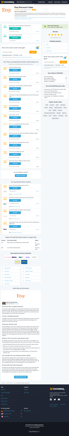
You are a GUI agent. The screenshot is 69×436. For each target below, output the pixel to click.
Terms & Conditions (53, 406)
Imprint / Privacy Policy (54, 404)
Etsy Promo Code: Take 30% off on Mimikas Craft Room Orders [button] (23, 133)
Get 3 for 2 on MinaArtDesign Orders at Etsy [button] (19, 124)
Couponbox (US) (7, 413)
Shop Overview (4, 398)
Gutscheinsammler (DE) (9, 410)
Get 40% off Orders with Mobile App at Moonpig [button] (19, 210)
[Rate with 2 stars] (52, 35)
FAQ (2, 395)
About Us (3, 389)
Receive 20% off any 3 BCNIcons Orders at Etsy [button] (19, 160)
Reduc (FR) (6, 416)
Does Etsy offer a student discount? (20, 17)
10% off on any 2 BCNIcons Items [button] (16, 151)
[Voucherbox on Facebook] (51, 400)
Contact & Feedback (5, 392)
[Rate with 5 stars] (61, 35)
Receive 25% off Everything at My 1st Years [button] (18, 185)
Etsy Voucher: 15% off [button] (14, 114)
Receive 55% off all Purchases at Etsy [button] (17, 76)
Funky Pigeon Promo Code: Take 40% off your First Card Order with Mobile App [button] (24, 223)
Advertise (26, 389)
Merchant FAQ (4, 401)
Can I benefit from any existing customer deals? (23, 18)
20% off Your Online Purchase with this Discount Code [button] (21, 197)
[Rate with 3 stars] (55, 35)
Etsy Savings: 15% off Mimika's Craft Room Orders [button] (20, 85)
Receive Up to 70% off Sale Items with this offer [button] (20, 25)
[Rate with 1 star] (49, 35)
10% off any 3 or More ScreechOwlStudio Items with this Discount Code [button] (24, 95)
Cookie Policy (62, 404)
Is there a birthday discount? (33, 17)
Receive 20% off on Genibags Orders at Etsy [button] (19, 142)
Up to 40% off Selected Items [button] (15, 35)
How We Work (4, 404)
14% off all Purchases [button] (14, 105)
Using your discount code (43, 17)
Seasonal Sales (27, 410)
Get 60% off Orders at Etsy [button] (15, 67)
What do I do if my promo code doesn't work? (57, 17)
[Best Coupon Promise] (34, 9)
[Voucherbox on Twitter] (55, 400)
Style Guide (26, 392)
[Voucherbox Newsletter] (59, 400)
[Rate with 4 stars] (58, 35)
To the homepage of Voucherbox (7, 2)
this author (16, 303)
